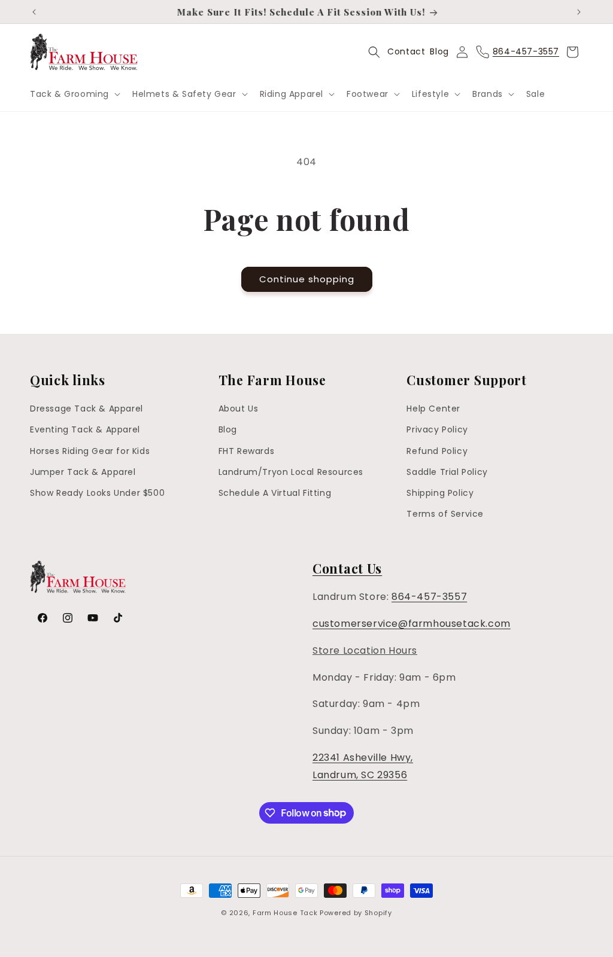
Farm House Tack (285, 913)
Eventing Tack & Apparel (85, 429)
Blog (439, 51)
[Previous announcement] (34, 12)
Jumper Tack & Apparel (83, 472)
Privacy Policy (437, 429)
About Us (239, 409)
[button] (74, 93)
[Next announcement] (579, 12)
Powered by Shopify (356, 913)
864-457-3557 (429, 597)
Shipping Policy (440, 493)
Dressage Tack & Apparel (86, 409)
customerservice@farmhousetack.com (411, 623)
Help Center (433, 409)
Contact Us (347, 568)
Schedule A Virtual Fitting (275, 493)
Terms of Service (445, 514)
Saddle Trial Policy (446, 472)
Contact (406, 51)
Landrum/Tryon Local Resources (291, 472)
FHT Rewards (247, 451)
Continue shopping (306, 279)
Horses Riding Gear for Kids (90, 451)
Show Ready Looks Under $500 (97, 493)
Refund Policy (437, 451)
